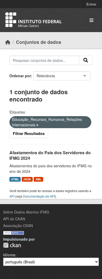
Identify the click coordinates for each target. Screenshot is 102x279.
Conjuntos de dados (38, 42)
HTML (15, 179)
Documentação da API (39, 196)
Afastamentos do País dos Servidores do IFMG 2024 (50, 155)
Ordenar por (20, 75)
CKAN (12, 245)
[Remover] (37, 125)
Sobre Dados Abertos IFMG (26, 212)
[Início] (7, 42)
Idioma (9, 254)
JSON (27, 179)
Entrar (91, 4)
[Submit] (86, 60)
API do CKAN (14, 218)
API (11, 196)
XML (38, 179)
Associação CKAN (18, 225)
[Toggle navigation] (91, 20)
